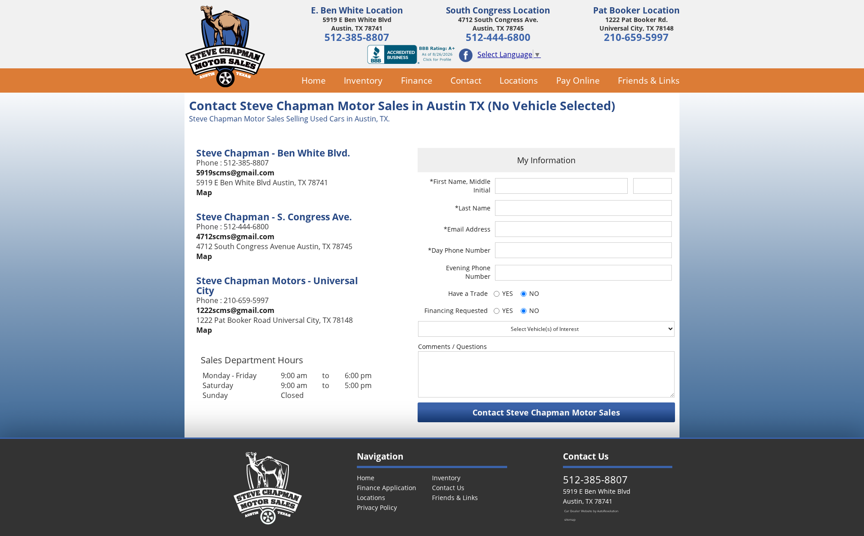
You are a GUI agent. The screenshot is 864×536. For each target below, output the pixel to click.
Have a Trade (468, 293)
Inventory (363, 80)
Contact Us (448, 487)
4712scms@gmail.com (235, 236)
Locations (519, 80)
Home (314, 80)
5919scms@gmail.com (235, 173)
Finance (416, 80)
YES (507, 293)
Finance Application (386, 487)
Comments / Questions (452, 346)
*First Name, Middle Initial (460, 185)
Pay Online (577, 80)
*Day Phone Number (459, 250)
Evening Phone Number (468, 272)
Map (204, 192)
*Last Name (472, 208)
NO (534, 293)
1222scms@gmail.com (235, 310)
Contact (466, 80)
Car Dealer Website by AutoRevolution (591, 511)
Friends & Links (649, 80)
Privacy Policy (377, 507)
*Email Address (467, 229)
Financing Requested (456, 310)
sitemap (570, 520)
